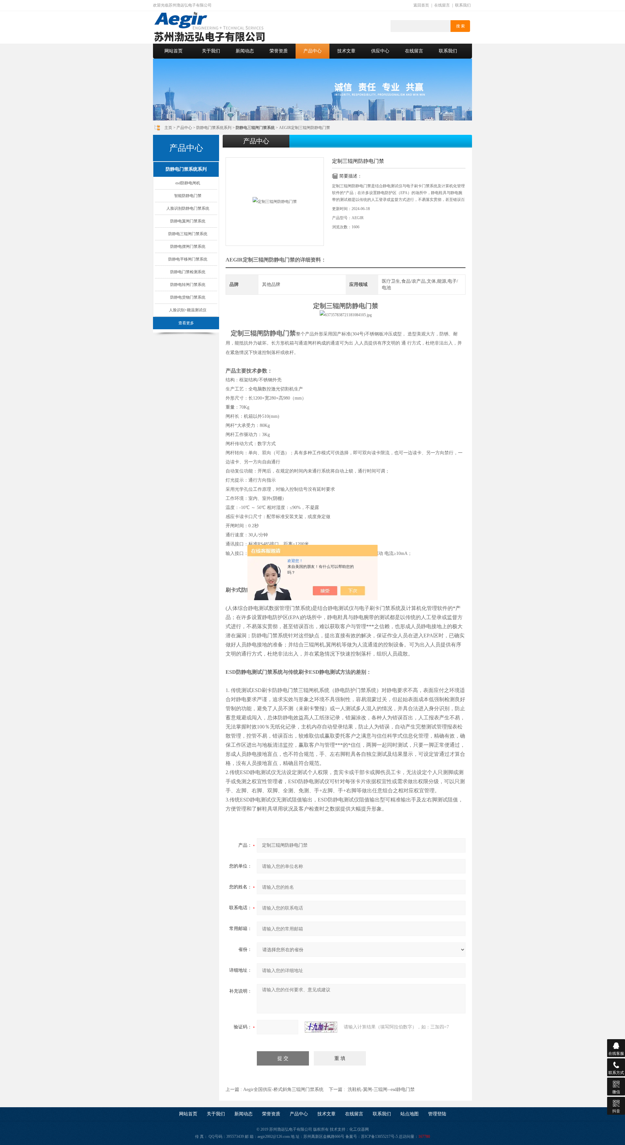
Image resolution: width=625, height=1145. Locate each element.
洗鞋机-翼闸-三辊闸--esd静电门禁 (381, 1089)
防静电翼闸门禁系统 (187, 221)
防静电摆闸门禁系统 (187, 246)
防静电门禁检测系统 (187, 272)
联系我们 (463, 5)
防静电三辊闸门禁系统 (187, 234)
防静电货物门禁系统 (187, 297)
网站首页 (173, 51)
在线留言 (442, 5)
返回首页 (421, 5)
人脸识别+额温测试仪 (187, 310)
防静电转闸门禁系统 (187, 284)
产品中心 (312, 51)
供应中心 (380, 51)
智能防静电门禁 (187, 195)
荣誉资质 (279, 51)
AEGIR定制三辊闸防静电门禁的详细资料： (276, 259)
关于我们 (211, 51)
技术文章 (346, 51)
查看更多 (186, 323)
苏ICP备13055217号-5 (379, 1136)
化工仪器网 (359, 1129)
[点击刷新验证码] (321, 1027)
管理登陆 (437, 1113)
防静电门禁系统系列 (213, 127)
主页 (168, 127)
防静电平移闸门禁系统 (187, 259)
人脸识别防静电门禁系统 (187, 208)
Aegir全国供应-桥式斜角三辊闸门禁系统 (283, 1089)
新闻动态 (245, 51)
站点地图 (409, 1113)
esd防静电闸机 (187, 183)
